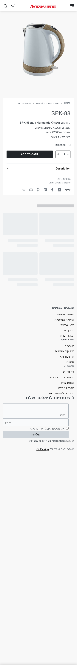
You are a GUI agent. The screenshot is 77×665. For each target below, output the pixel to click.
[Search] (5, 5)
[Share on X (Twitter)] (59, 189)
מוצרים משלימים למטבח (47, 102)
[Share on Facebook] (52, 189)
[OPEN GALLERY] (38, 49)
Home (67, 102)
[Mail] (31, 189)
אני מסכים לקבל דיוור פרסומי (47, 428)
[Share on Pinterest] (38, 189)
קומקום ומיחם (24, 102)
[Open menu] (72, 5)
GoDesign (42, 449)
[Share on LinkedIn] (45, 189)
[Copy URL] (24, 189)
